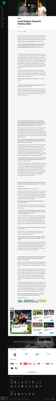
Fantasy (19, 18)
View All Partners (32, 372)
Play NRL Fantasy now (23, 297)
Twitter (19, 295)
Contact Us (23, 399)
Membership (3, 23)
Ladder (2, 13)
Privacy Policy (15, 399)
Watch (2, 8)
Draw (2, 11)
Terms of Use (11, 399)
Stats (2, 16)
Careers (19, 399)
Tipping (2, 19)
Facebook (41, 293)
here (39, 295)
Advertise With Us (27, 399)
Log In (3, 399)
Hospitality (2, 26)
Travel (2, 10)
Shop (2, 27)
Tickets (2, 24)
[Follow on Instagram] (22, 376)
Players (2, 14)
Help (20, 399)
